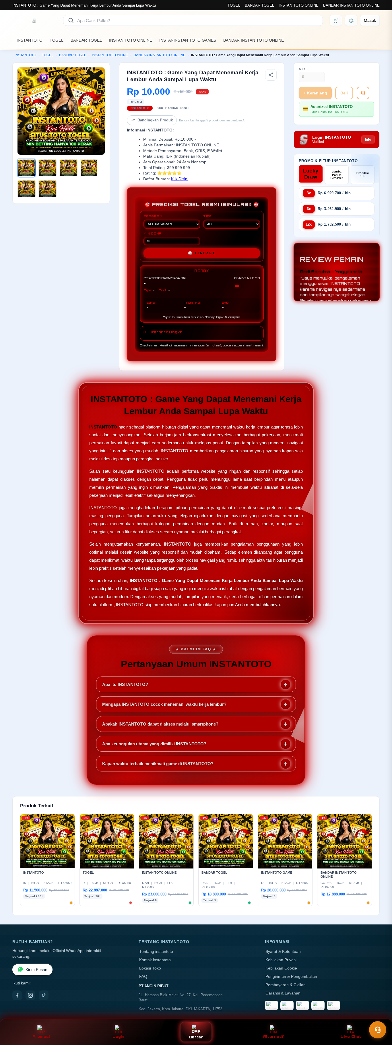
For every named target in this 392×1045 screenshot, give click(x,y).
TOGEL (234, 5)
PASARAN (152, 216)
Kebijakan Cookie (281, 968)
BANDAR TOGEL (259, 5)
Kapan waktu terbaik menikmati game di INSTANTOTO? (158, 763)
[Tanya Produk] (363, 93)
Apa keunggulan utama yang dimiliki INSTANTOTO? (154, 743)
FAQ (143, 976)
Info (368, 139)
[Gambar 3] (68, 168)
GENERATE (202, 253)
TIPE (207, 216)
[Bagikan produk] (271, 75)
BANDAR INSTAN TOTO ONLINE (351, 5)
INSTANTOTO (29, 40)
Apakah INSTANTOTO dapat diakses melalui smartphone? (160, 724)
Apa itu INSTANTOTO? (125, 684)
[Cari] (71, 20)
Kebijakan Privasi (280, 960)
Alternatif (273, 1036)
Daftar (196, 1037)
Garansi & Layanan (282, 993)
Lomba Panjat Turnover (336, 174)
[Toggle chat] (377, 1029)
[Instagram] (30, 995)
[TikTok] (43, 995)
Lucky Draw (311, 174)
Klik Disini (179, 179)
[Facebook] (17, 995)
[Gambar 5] (26, 189)
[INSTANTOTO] (34, 20)
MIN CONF (152, 233)
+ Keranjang (315, 93)
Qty (302, 68)
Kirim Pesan (36, 970)
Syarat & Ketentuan (283, 951)
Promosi (41, 1036)
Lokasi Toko (150, 968)
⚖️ (351, 20)
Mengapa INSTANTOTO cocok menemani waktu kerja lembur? (164, 704)
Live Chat (351, 1036)
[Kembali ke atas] (379, 1015)
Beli (344, 93)
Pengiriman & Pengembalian (291, 976)
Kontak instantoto (155, 960)
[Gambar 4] (89, 168)
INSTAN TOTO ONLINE (299, 5)
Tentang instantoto (156, 951)
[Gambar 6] (47, 189)
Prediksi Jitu (362, 174)
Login (118, 1036)
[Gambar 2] (47, 168)
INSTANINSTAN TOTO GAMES (187, 40)
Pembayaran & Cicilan (285, 985)
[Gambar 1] (26, 168)
